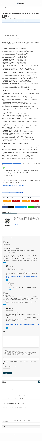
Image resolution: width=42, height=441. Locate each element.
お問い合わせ (35, 434)
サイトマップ (12, 434)
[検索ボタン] (40, 3)
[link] (15, 226)
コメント (5, 335)
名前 (4, 357)
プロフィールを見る (17, 224)
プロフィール (29, 434)
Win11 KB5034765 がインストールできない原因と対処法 (13, 185)
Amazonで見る (7, 200)
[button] (5, 207)
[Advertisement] (21, 26)
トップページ (7, 434)
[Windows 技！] (21, 3)
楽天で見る (15, 200)
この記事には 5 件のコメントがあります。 (21, 21)
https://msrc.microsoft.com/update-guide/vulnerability (12, 163)
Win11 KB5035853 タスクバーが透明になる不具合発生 (12, 192)
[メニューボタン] (1, 3)
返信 (4, 262)
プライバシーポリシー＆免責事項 (21, 434)
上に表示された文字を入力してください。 (10, 366)
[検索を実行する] (39, 381)
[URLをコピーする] (37, 207)
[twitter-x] (17, 226)
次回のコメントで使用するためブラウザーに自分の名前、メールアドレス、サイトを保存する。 (20, 361)
